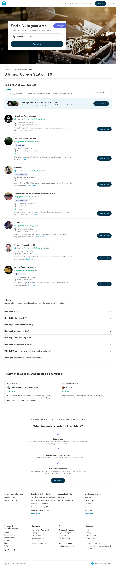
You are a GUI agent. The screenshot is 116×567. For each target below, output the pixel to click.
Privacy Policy (91, 538)
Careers (7, 540)
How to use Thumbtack (40, 530)
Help (88, 530)
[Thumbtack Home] (4, 3)
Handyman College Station (40, 504)
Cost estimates (37, 541)
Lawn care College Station (40, 510)
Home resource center (40, 543)
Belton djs (88, 510)
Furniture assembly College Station (43, 500)
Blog (6, 546)
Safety (88, 533)
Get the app (36, 535)
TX (15, 69)
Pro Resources (64, 538)
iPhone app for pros (66, 543)
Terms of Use (91, 535)
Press (6, 543)
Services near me (38, 538)
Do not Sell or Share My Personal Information (98, 547)
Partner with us (10, 535)
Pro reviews (63, 541)
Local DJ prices (9, 497)
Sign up (34, 533)
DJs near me (62, 497)
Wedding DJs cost (10, 500)
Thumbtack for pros (66, 530)
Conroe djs (88, 504)
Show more (35, 514)
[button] (18, 119)
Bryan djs (88, 497)
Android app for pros (66, 546)
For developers (9, 538)
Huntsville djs (89, 500)
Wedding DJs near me (65, 500)
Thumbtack (8, 69)
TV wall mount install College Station (43, 497)
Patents (89, 541)
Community (63, 535)
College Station (23, 69)
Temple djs (88, 507)
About (6, 532)
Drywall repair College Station (41, 507)
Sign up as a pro (65, 533)
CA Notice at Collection (95, 543)
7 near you (59, 26)
